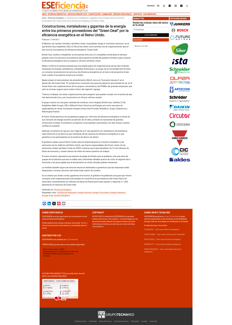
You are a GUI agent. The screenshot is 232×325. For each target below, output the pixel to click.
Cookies (144, 321)
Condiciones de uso (121, 321)
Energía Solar (47, 195)
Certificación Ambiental (66, 192)
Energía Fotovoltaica (100, 192)
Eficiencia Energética (56, 18)
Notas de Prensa (105, 321)
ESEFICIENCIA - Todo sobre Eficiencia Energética (162, 239)
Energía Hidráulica (117, 192)
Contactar (153, 321)
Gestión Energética (62, 195)
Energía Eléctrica (84, 192)
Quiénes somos (81, 321)
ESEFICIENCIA (65, 6)
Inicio (44, 18)
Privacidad (135, 321)
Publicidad (93, 321)
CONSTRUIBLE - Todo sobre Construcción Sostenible (164, 234)
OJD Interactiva (72, 239)
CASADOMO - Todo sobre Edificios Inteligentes (161, 229)
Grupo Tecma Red (171, 216)
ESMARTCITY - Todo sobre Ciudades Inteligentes (162, 244)
